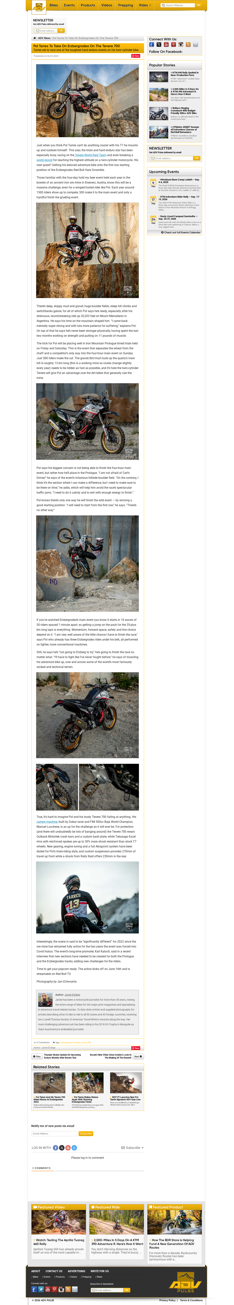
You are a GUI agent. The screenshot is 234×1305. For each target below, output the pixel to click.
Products (88, 5)
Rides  (145, 5)
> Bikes (34, 1277)
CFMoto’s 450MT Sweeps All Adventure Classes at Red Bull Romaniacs (185, 129)
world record (44, 160)
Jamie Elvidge (72, 994)
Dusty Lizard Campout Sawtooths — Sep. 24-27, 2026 (178, 217)
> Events (46, 1277)
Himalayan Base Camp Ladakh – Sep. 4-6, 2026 (179, 181)
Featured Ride (105, 1207)
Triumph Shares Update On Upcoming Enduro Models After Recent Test (62, 1056)
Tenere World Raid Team (90, 155)
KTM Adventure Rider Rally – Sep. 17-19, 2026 (179, 198)
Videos (106, 5)
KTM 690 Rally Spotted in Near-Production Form (185, 74)
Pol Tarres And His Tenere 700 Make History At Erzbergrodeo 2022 (49, 1099)
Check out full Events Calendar (181, 232)
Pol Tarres (77, 1043)
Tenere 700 (86, 1043)
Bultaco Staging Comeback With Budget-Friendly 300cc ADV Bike (184, 110)
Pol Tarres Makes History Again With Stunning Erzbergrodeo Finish (85, 1099)
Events (69, 5)
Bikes (54, 5)
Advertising (76, 1271)
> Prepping (86, 1277)
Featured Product (166, 1207)
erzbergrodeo (65, 1043)
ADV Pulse (185, 1282)
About (35, 1271)
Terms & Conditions (191, 1300)
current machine (47, 821)
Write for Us (100, 1271)
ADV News (44, 38)
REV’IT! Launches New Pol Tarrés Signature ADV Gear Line (125, 1098)
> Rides (98, 1277)
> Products (59, 1277)
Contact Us (54, 1271)
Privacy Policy (167, 1300)
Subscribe (86, 1133)
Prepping (125, 5)
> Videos (73, 1277)
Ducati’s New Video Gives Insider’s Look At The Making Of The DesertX (110, 1056)
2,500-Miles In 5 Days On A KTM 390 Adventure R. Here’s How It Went (185, 91)
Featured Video (49, 1207)
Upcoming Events (164, 171)
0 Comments (43, 1042)
